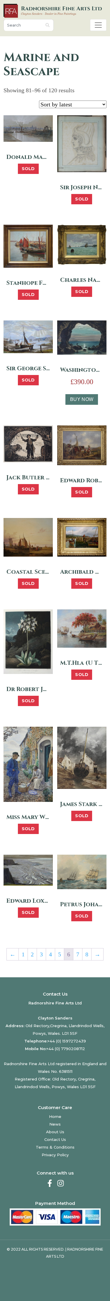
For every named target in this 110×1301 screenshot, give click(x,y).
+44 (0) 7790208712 (65, 1048)
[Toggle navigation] (98, 25)
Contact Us (55, 1139)
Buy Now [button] (81, 399)
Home (55, 1116)
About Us (55, 1131)
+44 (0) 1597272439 (67, 1041)
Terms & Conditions (55, 1147)
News (55, 1124)
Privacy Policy (55, 1154)
